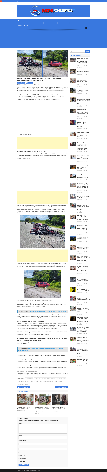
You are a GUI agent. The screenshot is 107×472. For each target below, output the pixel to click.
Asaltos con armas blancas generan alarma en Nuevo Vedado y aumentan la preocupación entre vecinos (82, 319)
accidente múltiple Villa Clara (40, 378)
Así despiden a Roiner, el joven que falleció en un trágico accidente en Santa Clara (83, 90)
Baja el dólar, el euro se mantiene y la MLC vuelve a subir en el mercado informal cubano (83, 309)
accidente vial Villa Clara (61, 378)
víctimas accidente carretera (61, 382)
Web (19, 447)
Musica (71, 23)
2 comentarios (37, 84)
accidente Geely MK (29, 378)
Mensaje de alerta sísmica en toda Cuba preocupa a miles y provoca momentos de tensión (83, 289)
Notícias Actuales (21, 23)
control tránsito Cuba (42, 379)
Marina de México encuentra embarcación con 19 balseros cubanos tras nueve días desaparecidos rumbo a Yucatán (83, 228)
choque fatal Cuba (33, 379)
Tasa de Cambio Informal (63, 23)
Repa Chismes (30, 84)
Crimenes (55, 23)
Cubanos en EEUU (39, 23)
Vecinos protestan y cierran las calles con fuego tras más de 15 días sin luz (83, 196)
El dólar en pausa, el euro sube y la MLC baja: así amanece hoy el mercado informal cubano (83, 134)
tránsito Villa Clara (51, 382)
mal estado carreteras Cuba (48, 381)
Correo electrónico (22, 441)
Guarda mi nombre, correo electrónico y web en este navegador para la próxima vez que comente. (22, 457)
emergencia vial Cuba (52, 379)
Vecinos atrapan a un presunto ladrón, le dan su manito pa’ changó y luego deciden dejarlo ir (83, 81)
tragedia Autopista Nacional (41, 382)
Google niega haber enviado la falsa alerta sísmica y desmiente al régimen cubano (83, 238)
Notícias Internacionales (23, 25)
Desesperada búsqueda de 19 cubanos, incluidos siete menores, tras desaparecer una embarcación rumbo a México (83, 350)
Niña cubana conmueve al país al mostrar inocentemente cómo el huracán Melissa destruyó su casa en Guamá (42, 408)
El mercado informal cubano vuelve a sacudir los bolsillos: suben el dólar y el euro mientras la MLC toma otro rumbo (83, 269)
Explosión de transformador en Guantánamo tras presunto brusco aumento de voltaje (62, 387)
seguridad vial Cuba (21, 382)
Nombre (20, 435)
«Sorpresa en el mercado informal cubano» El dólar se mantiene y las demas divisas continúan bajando (83, 339)
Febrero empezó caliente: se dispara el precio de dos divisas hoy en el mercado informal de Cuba (25, 407)
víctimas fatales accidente (23, 384)
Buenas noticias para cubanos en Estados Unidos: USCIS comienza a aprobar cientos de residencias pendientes (83, 298)
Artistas (76, 23)
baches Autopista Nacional (23, 379)
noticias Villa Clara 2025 (59, 381)
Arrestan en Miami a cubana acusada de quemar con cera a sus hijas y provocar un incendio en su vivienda (83, 258)
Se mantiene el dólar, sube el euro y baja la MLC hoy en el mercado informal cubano (82, 361)
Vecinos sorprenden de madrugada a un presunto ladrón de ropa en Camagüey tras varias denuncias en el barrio (83, 112)
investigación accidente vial (36, 381)
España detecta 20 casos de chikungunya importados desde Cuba (82, 167)
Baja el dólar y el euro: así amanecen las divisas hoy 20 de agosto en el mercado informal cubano (83, 248)
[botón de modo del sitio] (86, 28)
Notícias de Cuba (30, 23)
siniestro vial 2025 (30, 382)
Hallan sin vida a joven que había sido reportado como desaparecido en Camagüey (82, 176)
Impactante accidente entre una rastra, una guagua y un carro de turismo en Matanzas (24, 387)
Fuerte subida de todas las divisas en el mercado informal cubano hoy (83, 71)
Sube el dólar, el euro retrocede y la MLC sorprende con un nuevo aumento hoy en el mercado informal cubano (83, 217)
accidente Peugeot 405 (51, 378)
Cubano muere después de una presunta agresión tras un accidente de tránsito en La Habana (83, 157)
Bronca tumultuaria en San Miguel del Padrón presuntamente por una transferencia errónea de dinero (82, 61)
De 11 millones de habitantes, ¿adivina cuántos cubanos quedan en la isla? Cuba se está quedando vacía (83, 329)
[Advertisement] (53, 39)
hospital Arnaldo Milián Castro (23, 381)
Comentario (21, 423)
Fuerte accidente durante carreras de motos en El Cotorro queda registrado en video (83, 280)
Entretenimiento (47, 23)
